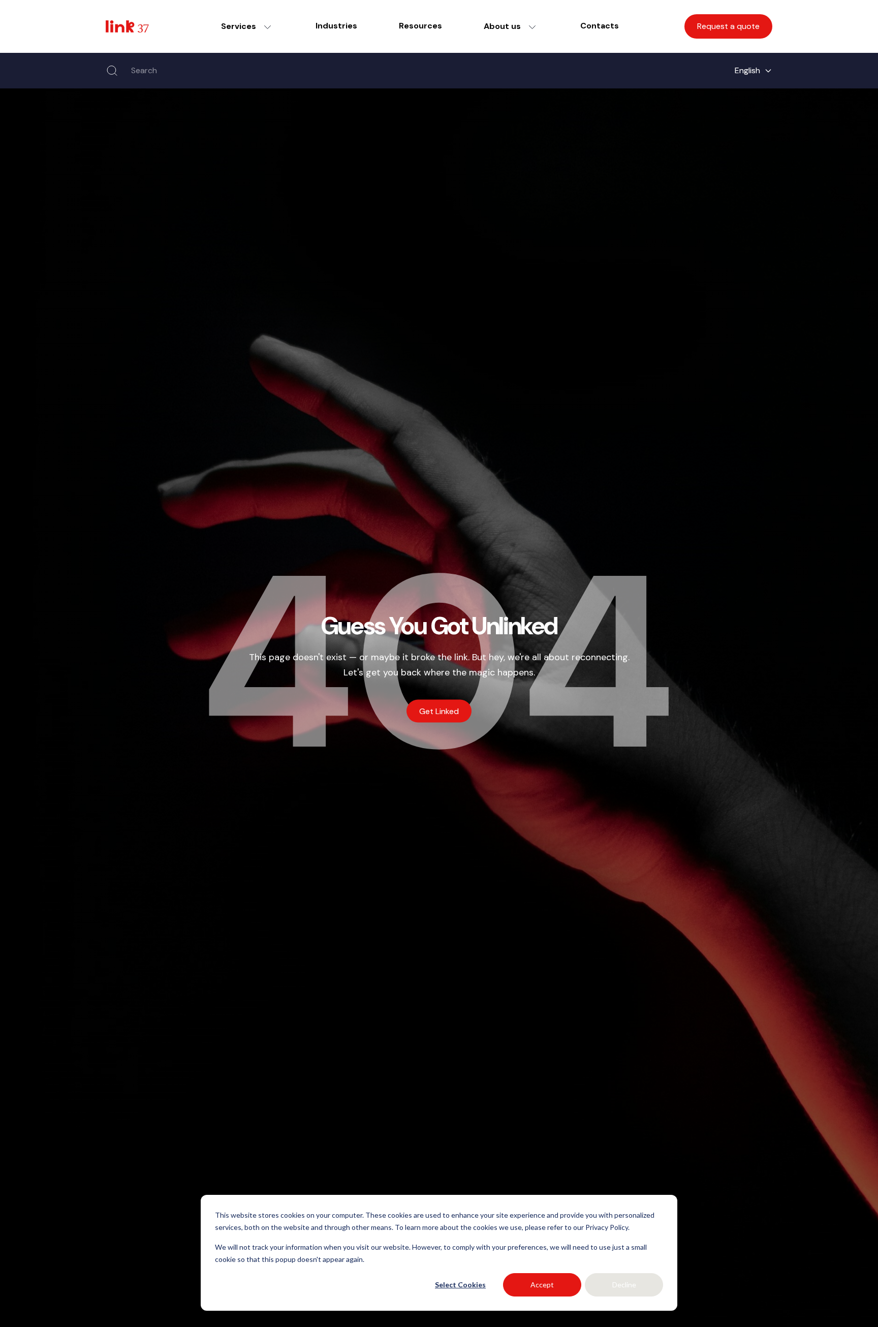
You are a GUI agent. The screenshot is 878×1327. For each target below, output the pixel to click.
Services (238, 26)
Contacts (599, 25)
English (747, 70)
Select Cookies (460, 1284)
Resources (420, 25)
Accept (542, 1284)
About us (502, 26)
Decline (624, 1284)
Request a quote (728, 26)
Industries (336, 25)
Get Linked (439, 710)
